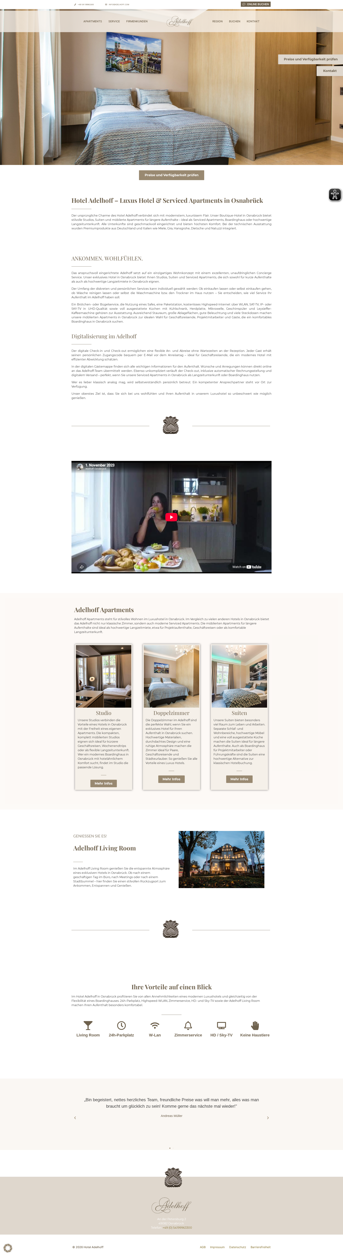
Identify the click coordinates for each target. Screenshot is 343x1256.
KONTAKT (253, 21)
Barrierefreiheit (261, 1247)
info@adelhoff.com (119, 4)
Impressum (217, 1247)
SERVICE (114, 21)
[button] (75, 1118)
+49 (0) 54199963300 (177, 1227)
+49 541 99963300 (86, 4)
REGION (217, 21)
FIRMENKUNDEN (137, 21)
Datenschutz (237, 1247)
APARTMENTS (92, 21)
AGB (203, 1247)
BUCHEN (234, 21)
